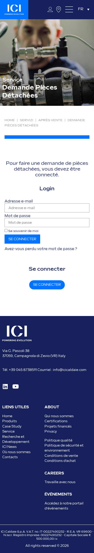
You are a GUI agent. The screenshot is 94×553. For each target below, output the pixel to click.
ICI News (9, 447)
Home (10, 120)
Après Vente (50, 120)
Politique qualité (58, 440)
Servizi (26, 120)
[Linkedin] (5, 386)
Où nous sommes (16, 452)
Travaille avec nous (60, 482)
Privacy (50, 431)
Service (8, 431)
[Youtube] (15, 386)
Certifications (56, 421)
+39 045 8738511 (23, 370)
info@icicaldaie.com (69, 370)
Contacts (10, 457)
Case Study (11, 426)
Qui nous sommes (59, 416)
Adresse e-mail (19, 201)
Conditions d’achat (60, 461)
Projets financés (58, 426)
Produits (9, 421)
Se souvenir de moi (23, 231)
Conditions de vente (61, 456)
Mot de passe (17, 216)
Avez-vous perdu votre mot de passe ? (41, 249)
